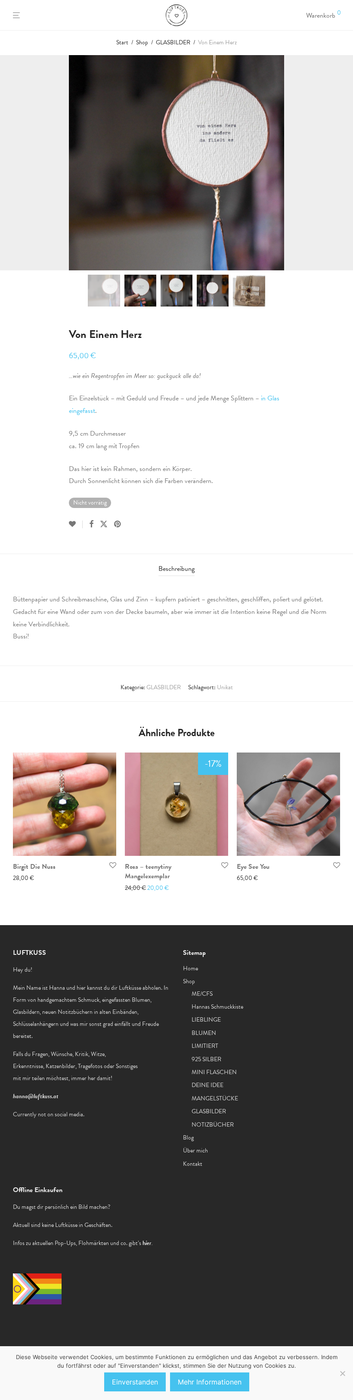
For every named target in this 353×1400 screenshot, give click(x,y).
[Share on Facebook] (91, 524)
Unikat (225, 687)
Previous (15, 162)
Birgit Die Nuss (34, 866)
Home (190, 968)
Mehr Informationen (210, 1382)
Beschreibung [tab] (176, 569)
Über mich (195, 1150)
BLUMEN (204, 1033)
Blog (188, 1137)
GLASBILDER (173, 42)
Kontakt (192, 1163)
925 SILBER (206, 1059)
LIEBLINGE (206, 1019)
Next (338, 162)
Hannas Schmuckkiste (217, 1006)
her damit (99, 1078)
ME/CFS (202, 993)
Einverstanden (135, 1382)
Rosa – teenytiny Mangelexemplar (148, 871)
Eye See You (253, 866)
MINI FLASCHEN (214, 1072)
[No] (342, 1373)
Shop (142, 42)
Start (122, 42)
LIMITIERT (205, 1045)
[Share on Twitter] (104, 524)
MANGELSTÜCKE (215, 1098)
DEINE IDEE (207, 1085)
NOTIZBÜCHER (213, 1124)
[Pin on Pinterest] (118, 524)
